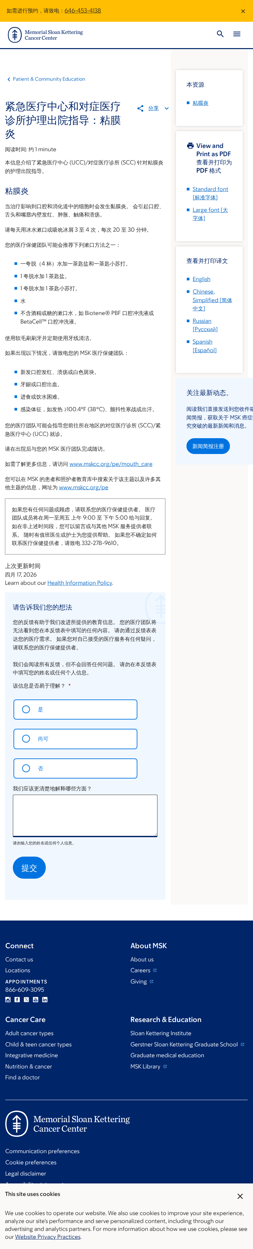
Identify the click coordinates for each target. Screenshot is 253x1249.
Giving (139, 981)
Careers (141, 970)
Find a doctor (22, 1077)
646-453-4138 (83, 10)
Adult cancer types (29, 1033)
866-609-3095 (24, 989)
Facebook (17, 999)
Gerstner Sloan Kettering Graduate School (184, 1044)
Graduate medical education (167, 1055)
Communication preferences (42, 1151)
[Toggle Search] (220, 35)
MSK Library (146, 1066)
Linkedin (44, 999)
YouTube (35, 999)
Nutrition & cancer (28, 1066)
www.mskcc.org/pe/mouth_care (111, 464)
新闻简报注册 (208, 446)
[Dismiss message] (243, 11)
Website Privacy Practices (47, 1237)
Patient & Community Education (49, 79)
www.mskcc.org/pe (83, 487)
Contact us (19, 959)
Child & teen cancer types (38, 1044)
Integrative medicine (31, 1055)
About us (142, 959)
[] (212, 300)
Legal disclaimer (25, 1173)
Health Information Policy (79, 583)
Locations (17, 970)
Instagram (8, 999)
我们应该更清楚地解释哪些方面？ (52, 788)
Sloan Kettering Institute (160, 1033)
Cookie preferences (30, 1162)
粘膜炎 (201, 102)
